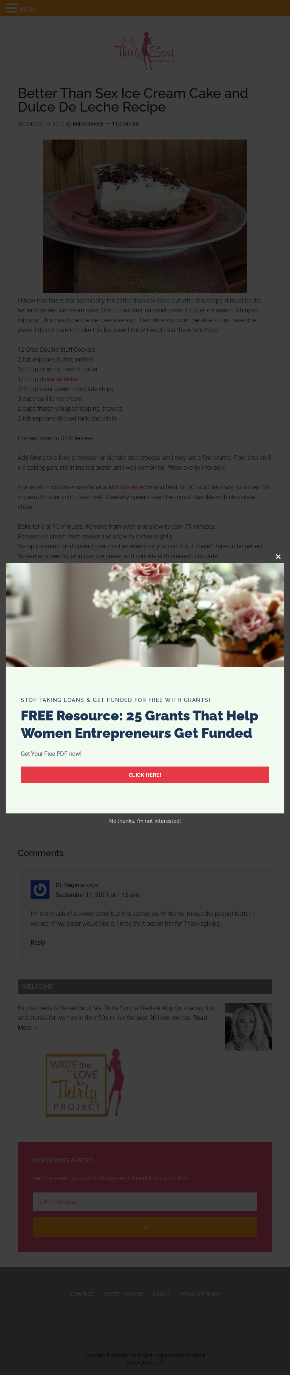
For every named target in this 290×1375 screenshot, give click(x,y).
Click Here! (145, 775)
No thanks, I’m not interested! (145, 820)
